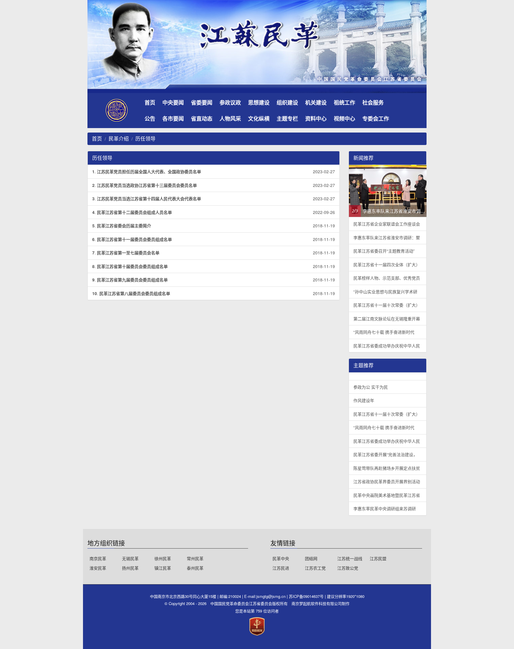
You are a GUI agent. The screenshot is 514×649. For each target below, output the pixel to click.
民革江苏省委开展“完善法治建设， (385, 454)
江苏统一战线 (349, 558)
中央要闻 (173, 102)
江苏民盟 (378, 558)
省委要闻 (201, 102)
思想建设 (258, 102)
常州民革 (195, 558)
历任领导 (145, 138)
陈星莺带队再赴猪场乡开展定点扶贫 (386, 468)
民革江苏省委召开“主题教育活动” (384, 251)
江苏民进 (280, 568)
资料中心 (316, 118)
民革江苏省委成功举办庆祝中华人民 (386, 346)
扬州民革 (130, 568)
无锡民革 (130, 558)
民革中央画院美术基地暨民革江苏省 (386, 495)
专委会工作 (375, 118)
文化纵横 (258, 118)
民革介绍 (119, 138)
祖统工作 (344, 102)
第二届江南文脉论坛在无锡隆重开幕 (386, 319)
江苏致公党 (347, 568)
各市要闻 (173, 118)
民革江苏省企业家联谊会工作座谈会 (386, 224)
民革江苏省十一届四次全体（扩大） (386, 264)
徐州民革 (162, 558)
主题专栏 (287, 118)
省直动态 (201, 118)
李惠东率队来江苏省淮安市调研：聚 (386, 237)
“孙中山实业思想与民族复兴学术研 (385, 291)
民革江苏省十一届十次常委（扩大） (386, 305)
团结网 (311, 558)
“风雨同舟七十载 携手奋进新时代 (383, 332)
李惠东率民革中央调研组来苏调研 (384, 508)
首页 (150, 102)
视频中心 (344, 118)
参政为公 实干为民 (370, 387)
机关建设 (316, 102)
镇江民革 (162, 568)
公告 (150, 118)
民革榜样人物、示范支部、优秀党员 (386, 278)
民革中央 (280, 558)
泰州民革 (195, 568)
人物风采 (230, 118)
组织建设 (287, 102)
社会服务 (373, 102)
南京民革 (98, 558)
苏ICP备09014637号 (307, 596)
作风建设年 (363, 400)
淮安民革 (98, 568)
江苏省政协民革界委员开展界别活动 (386, 481)
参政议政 (230, 102)
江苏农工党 (315, 568)
